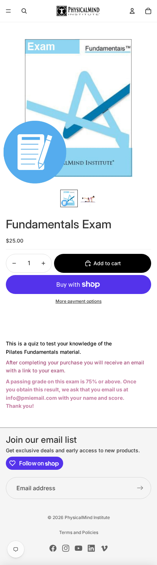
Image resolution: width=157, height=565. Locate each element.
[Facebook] (53, 548)
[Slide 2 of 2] (88, 198)
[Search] (24, 11)
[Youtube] (78, 548)
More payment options (78, 301)
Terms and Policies (78, 532)
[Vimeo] (104, 548)
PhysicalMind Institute (87, 517)
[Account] (132, 11)
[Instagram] (65, 548)
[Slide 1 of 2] (69, 198)
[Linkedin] (91, 548)
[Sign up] (140, 488)
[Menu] (8, 11)
